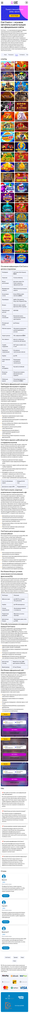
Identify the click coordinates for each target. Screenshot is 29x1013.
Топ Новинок (22, 54)
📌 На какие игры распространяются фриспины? (14, 856)
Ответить (5, 895)
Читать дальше (14, 733)
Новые (5, 54)
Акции (22, 957)
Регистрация (14, 15)
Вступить (14, 729)
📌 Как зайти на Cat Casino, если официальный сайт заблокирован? (14, 793)
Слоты (16, 54)
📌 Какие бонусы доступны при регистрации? (13, 811)
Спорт (14, 961)
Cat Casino (7, 957)
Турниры (16, 957)
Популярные (11, 54)
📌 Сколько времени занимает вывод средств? (14, 826)
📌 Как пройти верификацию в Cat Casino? (13, 841)
